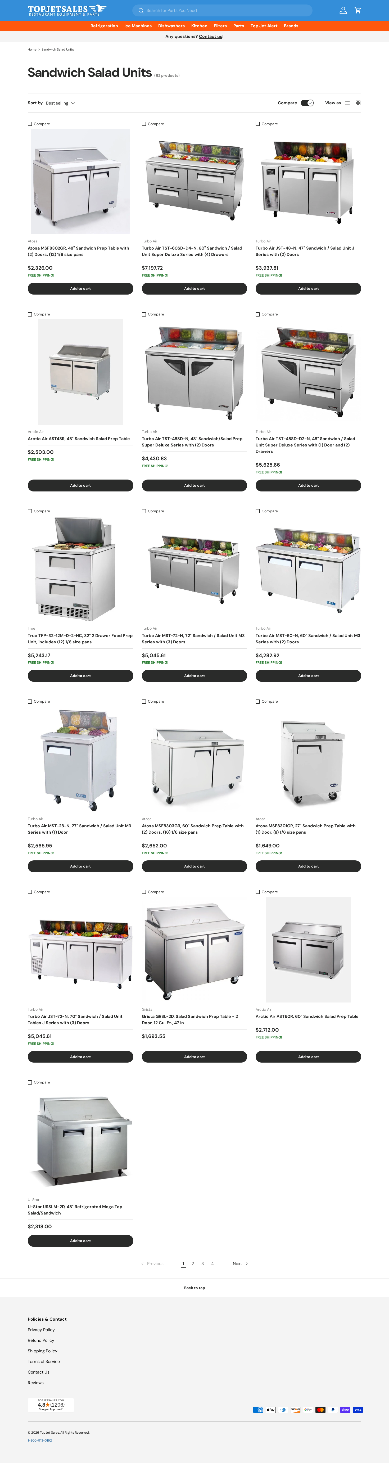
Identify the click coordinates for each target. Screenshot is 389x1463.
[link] (151, 1264)
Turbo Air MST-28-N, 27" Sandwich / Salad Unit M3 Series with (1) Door (79, 829)
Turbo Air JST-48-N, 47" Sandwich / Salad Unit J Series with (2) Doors (305, 251)
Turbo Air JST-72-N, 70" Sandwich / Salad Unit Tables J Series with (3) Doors (75, 1020)
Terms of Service (44, 1361)
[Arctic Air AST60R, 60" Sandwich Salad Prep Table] (308, 950)
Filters (220, 26)
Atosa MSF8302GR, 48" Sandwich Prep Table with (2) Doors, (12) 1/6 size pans (78, 251)
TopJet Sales (49, 1432)
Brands (291, 26)
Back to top (194, 1287)
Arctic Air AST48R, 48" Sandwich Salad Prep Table (79, 438)
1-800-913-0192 (40, 1440)
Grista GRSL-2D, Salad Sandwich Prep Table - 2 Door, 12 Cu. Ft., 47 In (190, 1020)
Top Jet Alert (264, 26)
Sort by (35, 103)
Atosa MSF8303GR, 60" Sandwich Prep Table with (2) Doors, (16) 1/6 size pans (193, 829)
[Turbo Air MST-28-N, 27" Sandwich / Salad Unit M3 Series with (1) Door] (80, 759)
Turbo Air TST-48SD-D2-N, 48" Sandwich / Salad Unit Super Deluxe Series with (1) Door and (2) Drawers (305, 445)
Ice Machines (138, 26)
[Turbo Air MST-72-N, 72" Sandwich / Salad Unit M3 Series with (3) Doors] (194, 569)
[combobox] (222, 10)
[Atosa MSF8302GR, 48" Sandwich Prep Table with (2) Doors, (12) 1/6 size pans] (80, 181)
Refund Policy (41, 1340)
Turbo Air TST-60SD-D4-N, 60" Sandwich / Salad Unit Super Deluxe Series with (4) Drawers (192, 251)
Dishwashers (171, 26)
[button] (358, 10)
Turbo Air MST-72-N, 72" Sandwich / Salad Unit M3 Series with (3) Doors (193, 639)
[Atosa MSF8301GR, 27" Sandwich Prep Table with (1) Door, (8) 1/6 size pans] (308, 759)
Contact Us (38, 1372)
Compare (287, 103)
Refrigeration (104, 26)
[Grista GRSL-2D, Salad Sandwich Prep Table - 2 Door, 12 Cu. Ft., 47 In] (194, 950)
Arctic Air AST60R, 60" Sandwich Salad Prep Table (307, 1016)
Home (32, 49)
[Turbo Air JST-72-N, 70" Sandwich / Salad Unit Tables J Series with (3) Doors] (80, 950)
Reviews (36, 1382)
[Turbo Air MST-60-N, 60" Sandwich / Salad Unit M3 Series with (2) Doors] (308, 569)
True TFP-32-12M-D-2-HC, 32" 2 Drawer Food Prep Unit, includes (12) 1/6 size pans (80, 639)
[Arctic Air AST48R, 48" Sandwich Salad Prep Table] (80, 372)
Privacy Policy (41, 1330)
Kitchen (199, 26)
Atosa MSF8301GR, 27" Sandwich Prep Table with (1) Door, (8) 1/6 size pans (306, 829)
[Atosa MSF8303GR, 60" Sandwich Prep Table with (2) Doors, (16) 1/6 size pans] (194, 759)
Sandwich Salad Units (58, 49)
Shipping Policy (42, 1351)
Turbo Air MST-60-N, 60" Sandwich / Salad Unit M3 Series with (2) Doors (308, 639)
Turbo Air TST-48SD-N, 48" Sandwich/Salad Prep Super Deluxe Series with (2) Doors (192, 442)
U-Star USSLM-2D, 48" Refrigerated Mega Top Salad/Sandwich (75, 1210)
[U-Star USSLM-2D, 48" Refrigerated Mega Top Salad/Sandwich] (80, 1140)
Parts (238, 26)
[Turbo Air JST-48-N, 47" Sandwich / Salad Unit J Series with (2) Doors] (308, 181)
